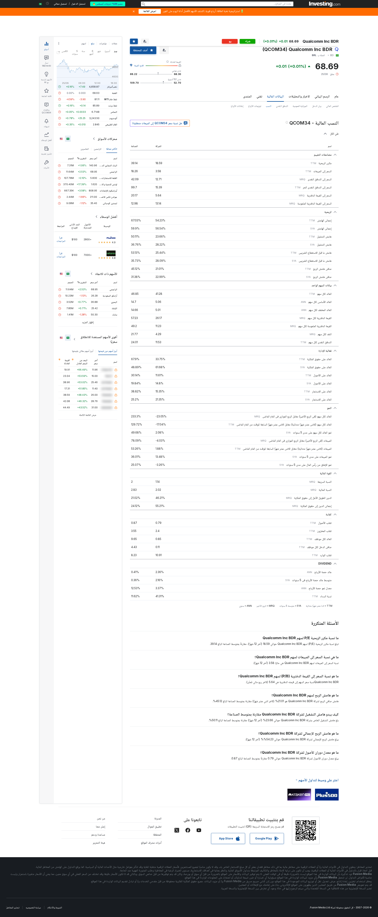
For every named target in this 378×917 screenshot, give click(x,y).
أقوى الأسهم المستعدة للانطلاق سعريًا (99, 339)
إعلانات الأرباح (237, 105)
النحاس (113, 111)
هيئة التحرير (99, 842)
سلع (92, 43)
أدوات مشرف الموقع (151, 842)
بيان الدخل (316, 105)
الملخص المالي (332, 105)
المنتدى (247, 96)
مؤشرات (103, 43)
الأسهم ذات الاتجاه (106, 274)
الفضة (114, 93)
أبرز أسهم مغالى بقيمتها (82, 350)
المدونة (157, 818)
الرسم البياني (322, 96)
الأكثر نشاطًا (111, 148)
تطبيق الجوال (154, 826)
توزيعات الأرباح (254, 105)
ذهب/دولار (112, 86)
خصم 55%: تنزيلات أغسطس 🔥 (108, 3)
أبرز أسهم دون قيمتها (107, 350)
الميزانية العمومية (300, 105)
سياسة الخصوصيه (33, 907)
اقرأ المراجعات (61, 239)
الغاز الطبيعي (111, 124)
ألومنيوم (113, 118)
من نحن (101, 818)
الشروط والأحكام (54, 907)
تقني (259, 96)
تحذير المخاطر (12, 907)
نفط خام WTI (110, 99)
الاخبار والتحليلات (299, 96)
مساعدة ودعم (98, 834)
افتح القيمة (139, 65)
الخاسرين (85, 148)
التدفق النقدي (282, 105)
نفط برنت (112, 105)
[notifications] (47, 3)
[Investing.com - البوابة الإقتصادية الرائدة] (324, 4)
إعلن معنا (100, 826)
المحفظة (157, 834)
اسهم (84, 43)
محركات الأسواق (107, 139)
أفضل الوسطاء (108, 217)
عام (336, 96)
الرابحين (97, 148)
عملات (114, 43)
